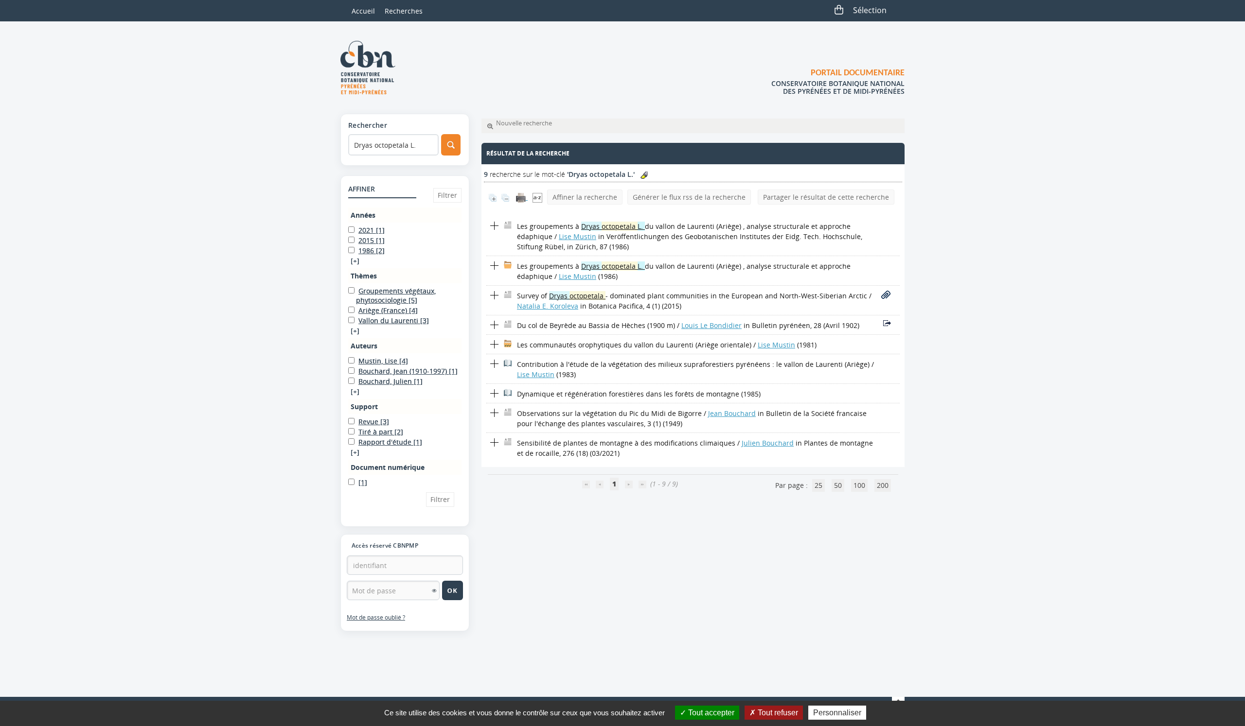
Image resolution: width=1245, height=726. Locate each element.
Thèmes (364, 275)
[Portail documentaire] (371, 67)
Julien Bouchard (768, 443)
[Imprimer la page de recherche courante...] (522, 197)
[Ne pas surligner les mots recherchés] (644, 175)
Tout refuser (777, 713)
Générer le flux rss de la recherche (689, 197)
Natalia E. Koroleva (547, 306)
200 (883, 485)
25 (818, 485)
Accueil (363, 11)
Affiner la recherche (584, 197)
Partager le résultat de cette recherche (826, 197)
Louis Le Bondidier (711, 325)
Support (364, 406)
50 (838, 485)
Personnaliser (837, 713)
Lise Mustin (577, 236)
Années (363, 215)
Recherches (404, 11)
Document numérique (388, 467)
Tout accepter (710, 713)
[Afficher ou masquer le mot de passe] (434, 590)
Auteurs (364, 345)
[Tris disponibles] (537, 197)
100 (859, 485)
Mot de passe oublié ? (376, 617)
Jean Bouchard (732, 413)
